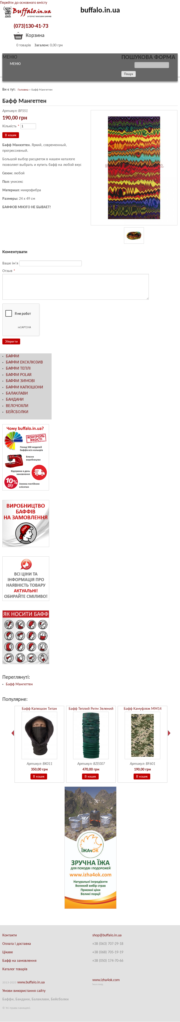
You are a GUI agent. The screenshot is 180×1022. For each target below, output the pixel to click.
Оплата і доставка (16, 944)
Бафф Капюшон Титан (39, 709)
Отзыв (8, 271)
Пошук (128, 65)
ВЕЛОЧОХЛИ (17, 406)
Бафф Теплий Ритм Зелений (91, 709)
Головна (23, 89)
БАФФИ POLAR (19, 375)
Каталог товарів (14, 969)
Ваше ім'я (10, 263)
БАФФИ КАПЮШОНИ (24, 387)
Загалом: (41, 45)
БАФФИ (12, 356)
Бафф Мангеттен (19, 684)
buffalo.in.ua (100, 10)
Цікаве (7, 952)
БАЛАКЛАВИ (17, 393)
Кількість (10, 126)
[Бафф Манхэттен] (134, 224)
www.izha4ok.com (106, 980)
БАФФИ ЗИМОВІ (20, 381)
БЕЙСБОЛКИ (17, 412)
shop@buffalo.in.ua (107, 935)
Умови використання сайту (23, 991)
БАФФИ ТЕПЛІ (18, 369)
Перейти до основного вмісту (23, 3)
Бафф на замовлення (19, 961)
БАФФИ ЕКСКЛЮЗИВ (24, 362)
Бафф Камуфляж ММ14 (142, 709)
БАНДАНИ (15, 400)
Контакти (9, 935)
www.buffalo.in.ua (31, 982)
